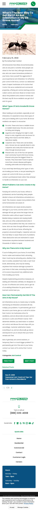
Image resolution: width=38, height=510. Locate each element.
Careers (19, 462)
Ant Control (16, 355)
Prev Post (8, 361)
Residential (19, 443)
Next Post (29, 361)
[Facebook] (15, 423)
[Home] (18, 3)
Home (19, 438)
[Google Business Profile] (18, 423)
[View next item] (11, 388)
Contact (19, 452)
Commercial (19, 448)
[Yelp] (21, 423)
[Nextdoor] (24, 423)
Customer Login (19, 457)
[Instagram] (27, 423)
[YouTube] (30, 423)
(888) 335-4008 (19, 413)
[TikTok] (33, 423)
